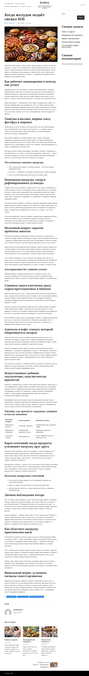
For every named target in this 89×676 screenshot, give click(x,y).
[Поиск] (83, 5)
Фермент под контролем (46, 640)
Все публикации (9, 3)
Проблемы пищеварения (12, 6)
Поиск (63, 14)
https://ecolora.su (17, 612)
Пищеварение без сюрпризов (29, 640)
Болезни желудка (20, 3)
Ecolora (44, 2)
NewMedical (11, 23)
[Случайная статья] (81, 5)
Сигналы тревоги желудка (71, 42)
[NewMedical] (8, 612)
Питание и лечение (25, 6)
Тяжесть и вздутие (11, 640)
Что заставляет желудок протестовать (70, 46)
